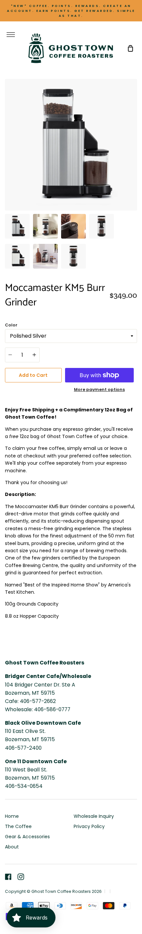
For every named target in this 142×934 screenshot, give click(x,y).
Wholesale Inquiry (94, 816)
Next (135, 170)
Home (12, 816)
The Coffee (18, 826)
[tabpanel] (71, 145)
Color (11, 325)
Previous (7, 170)
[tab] (17, 226)
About (12, 846)
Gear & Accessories (27, 836)
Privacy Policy (89, 826)
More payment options (99, 389)
